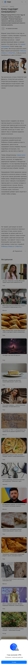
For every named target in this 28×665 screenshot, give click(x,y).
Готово (14, 662)
